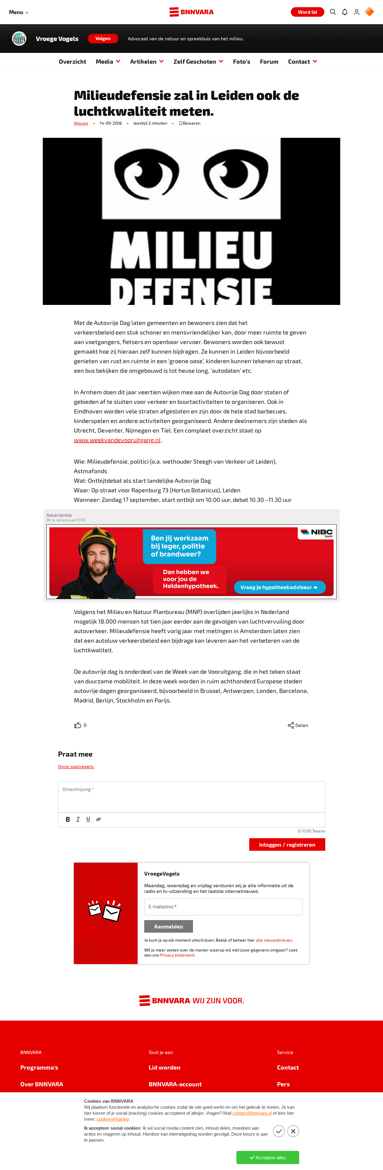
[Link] (98, 820)
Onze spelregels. (76, 766)
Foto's (241, 61)
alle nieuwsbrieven (274, 940)
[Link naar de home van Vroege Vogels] (19, 38)
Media (104, 61)
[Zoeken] (332, 12)
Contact (299, 61)
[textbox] (191, 796)
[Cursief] (78, 820)
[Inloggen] (356, 12)
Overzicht (72, 61)
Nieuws (81, 123)
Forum (269, 61)
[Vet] (68, 820)
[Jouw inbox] (344, 12)
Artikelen (143, 61)
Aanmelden (168, 926)
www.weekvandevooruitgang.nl (117, 439)
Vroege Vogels (57, 38)
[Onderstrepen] (88, 820)
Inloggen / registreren (287, 844)
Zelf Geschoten (195, 61)
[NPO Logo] (369, 12)
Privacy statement (177, 954)
